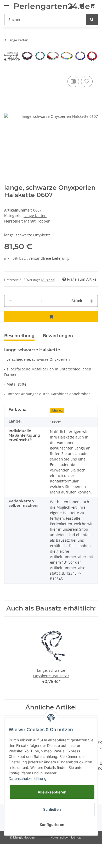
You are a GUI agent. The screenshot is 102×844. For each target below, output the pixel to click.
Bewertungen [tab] (58, 335)
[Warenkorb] (92, 6)
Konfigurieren (52, 824)
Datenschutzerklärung (28, 778)
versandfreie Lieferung (49, 258)
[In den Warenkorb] (51, 316)
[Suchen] (92, 19)
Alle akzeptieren (52, 792)
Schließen (52, 809)
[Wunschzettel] (81, 6)
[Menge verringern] (10, 301)
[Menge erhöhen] (92, 301)
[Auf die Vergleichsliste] (73, 81)
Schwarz (57, 410)
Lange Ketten (35, 215)
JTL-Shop (75, 837)
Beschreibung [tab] (19, 335)
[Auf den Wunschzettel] (87, 81)
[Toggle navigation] (6, 3)
